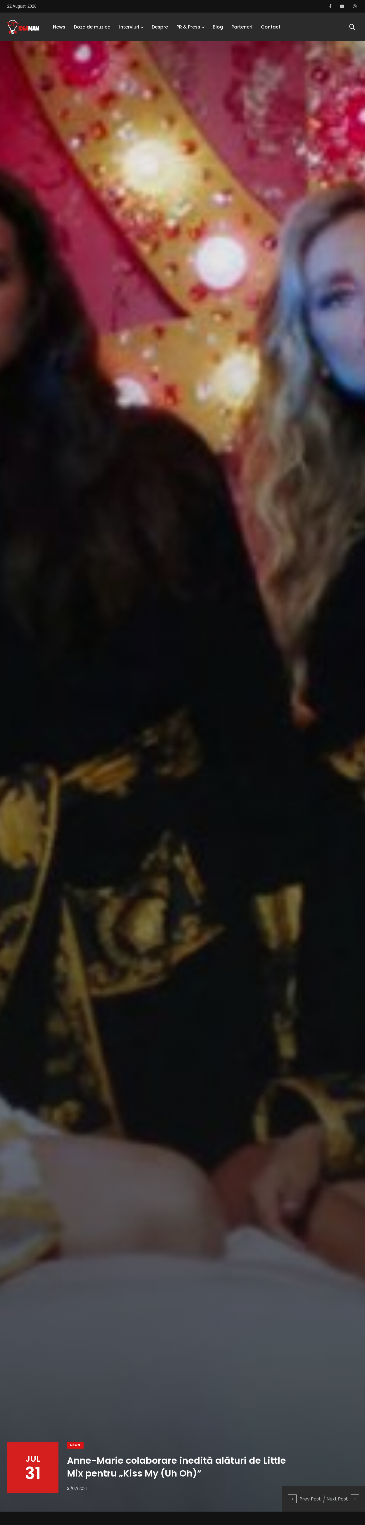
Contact (271, 27)
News (59, 27)
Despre (160, 27)
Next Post (337, 1499)
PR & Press (188, 27)
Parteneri (242, 27)
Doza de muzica (92, 27)
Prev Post (310, 1499)
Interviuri (129, 27)
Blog (218, 27)
